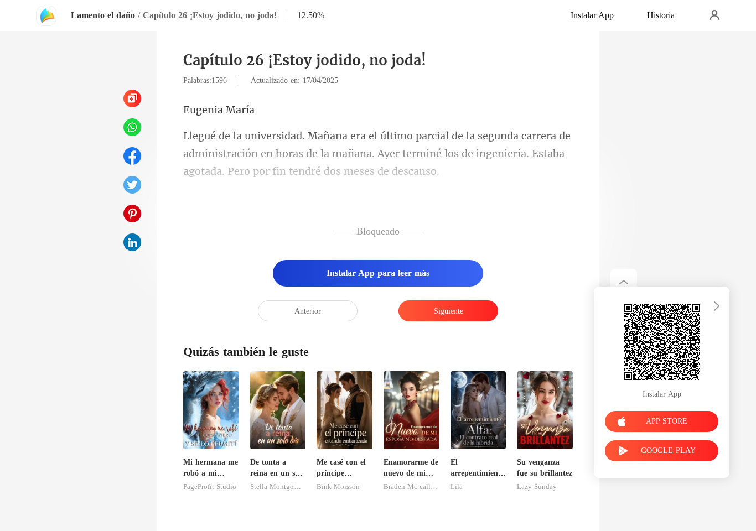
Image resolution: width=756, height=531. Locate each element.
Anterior (307, 311)
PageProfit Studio (209, 487)
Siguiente (448, 311)
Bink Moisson (338, 487)
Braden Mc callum (411, 487)
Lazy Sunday (537, 487)
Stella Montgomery (278, 487)
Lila (457, 487)
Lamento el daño (103, 15)
